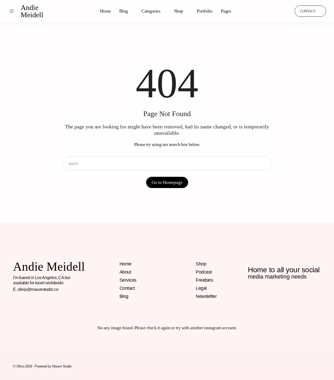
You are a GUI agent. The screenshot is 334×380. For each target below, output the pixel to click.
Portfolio (204, 11)
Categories (150, 11)
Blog (123, 11)
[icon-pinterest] (272, 11)
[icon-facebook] (251, 294)
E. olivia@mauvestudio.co (35, 289)
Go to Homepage (167, 182)
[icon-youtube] (296, 294)
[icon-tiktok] (282, 11)
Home (105, 11)
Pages (226, 11)
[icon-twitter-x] (307, 294)
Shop (178, 11)
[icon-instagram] (262, 11)
